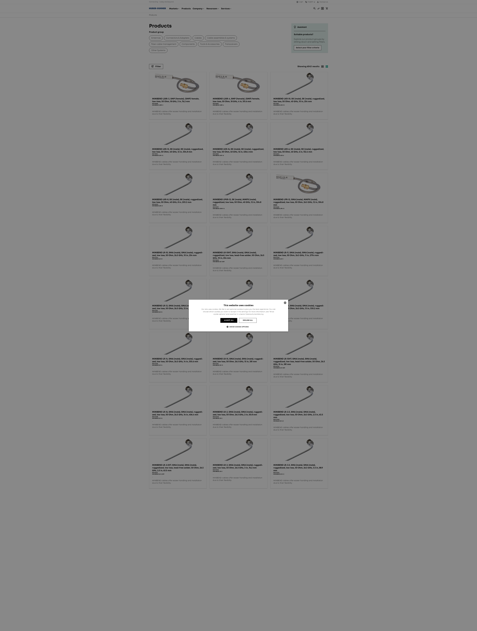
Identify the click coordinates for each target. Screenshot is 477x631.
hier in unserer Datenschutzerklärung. (249, 314)
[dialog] (238, 315)
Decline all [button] (248, 320)
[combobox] (285, 302)
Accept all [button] (229, 320)
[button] (238, 326)
